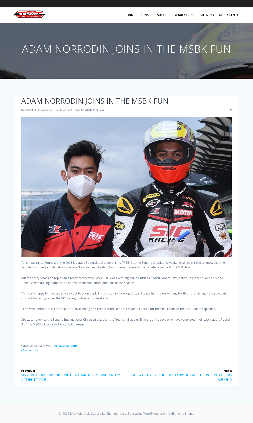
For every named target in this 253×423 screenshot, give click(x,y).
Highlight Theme (182, 414)
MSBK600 (66, 109)
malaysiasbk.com (66, 346)
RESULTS (160, 15)
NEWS (145, 15)
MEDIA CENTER (230, 15)
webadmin (31, 109)
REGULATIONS (184, 15)
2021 (44, 109)
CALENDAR (206, 15)
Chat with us (30, 350)
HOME (131, 15)
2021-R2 (54, 109)
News (76, 109)
